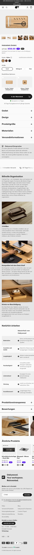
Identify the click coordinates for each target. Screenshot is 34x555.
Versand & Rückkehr (8, 508)
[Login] (27, 7)
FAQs (3, 506)
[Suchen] (6, 7)
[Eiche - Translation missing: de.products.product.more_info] (11, 57)
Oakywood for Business (25, 508)
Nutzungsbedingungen (25, 499)
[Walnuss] (6, 60)
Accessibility (5, 517)
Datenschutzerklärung (8, 514)
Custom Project (22, 511)
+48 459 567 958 (8, 523)
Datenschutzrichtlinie (14, 501)
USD (3, 536)
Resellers (20, 514)
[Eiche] (3, 60)
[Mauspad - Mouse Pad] (24, 449)
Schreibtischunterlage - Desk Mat (9, 457)
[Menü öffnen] (3, 7)
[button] (17, 110)
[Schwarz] (9, 60)
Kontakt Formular (7, 529)
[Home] (17, 7)
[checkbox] (9, 84)
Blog (19, 506)
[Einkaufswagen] (31, 7)
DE (8, 536)
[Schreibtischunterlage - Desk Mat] (9, 449)
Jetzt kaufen (17, 4)
